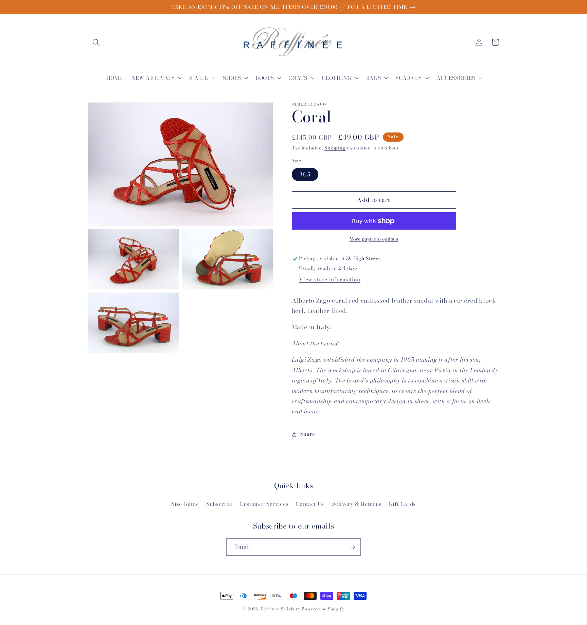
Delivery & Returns (356, 504)
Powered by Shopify (323, 609)
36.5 (305, 174)
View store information (329, 279)
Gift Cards (402, 504)
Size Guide (185, 504)
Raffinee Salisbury (281, 609)
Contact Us (310, 504)
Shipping (334, 148)
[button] (96, 42)
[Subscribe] (352, 547)
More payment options (374, 239)
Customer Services (263, 504)
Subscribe (219, 504)
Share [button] (307, 434)
